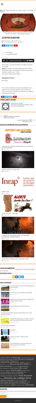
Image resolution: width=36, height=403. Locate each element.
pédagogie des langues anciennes (8, 375)
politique (13, 372)
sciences (16, 380)
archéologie (15, 358)
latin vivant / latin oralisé (18, 368)
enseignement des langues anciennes (9, 362)
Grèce (7, 364)
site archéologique (23, 380)
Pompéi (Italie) (19, 372)
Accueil (3, 10)
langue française (23, 366)
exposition (22, 362)
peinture (8, 372)
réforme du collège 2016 (17, 378)
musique (24, 370)
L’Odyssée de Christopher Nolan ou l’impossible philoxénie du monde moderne (15, 236)
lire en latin (16, 370)
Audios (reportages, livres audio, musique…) (16, 10)
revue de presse (25, 375)
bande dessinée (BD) (26, 358)
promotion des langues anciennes (8, 373)
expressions (28, 362)
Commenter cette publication (10, 42)
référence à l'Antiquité (7, 380)
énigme (13, 385)
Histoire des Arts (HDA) (19, 364)
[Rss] (13, 277)
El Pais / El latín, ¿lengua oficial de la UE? (19, 306)
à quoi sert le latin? (5, 385)
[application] (18, 60)
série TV (28, 382)
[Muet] (27, 60)
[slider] (31, 60)
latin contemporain (4, 368)
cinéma (33, 358)
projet (25, 372)
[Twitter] (19, 277)
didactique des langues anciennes (9, 359)
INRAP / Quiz (5, 191)
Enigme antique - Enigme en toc (9, 361)
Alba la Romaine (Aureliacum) (8, 325)
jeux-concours (6, 366)
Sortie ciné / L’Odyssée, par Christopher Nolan (15, 259)
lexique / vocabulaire (5, 370)
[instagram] (22, 277)
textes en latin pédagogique (22, 383)
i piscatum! (12, 330)
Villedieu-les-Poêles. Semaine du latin (19, 336)
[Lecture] (4, 60)
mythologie (2, 372)
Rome (1, 378)
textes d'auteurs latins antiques (7, 383)
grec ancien (3, 364)
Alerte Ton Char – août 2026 (10, 213)
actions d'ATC (5, 358)
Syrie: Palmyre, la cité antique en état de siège (21, 292)
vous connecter (24, 269)
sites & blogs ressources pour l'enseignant (13, 382)
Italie (30, 364)
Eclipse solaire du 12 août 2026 (10, 169)
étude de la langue (21, 385)
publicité (20, 373)
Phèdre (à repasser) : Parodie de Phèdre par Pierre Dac (12, 116)
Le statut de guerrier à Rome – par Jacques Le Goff (24, 120)
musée (28, 370)
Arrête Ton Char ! (6, 40)
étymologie (30, 385)
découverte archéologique (26, 359)
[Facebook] (16, 277)
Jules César (14, 366)
